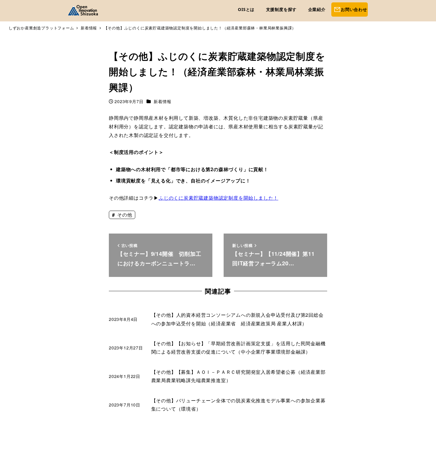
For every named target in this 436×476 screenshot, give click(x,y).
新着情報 (162, 101)
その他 (124, 214)
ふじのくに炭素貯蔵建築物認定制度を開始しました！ (218, 197)
